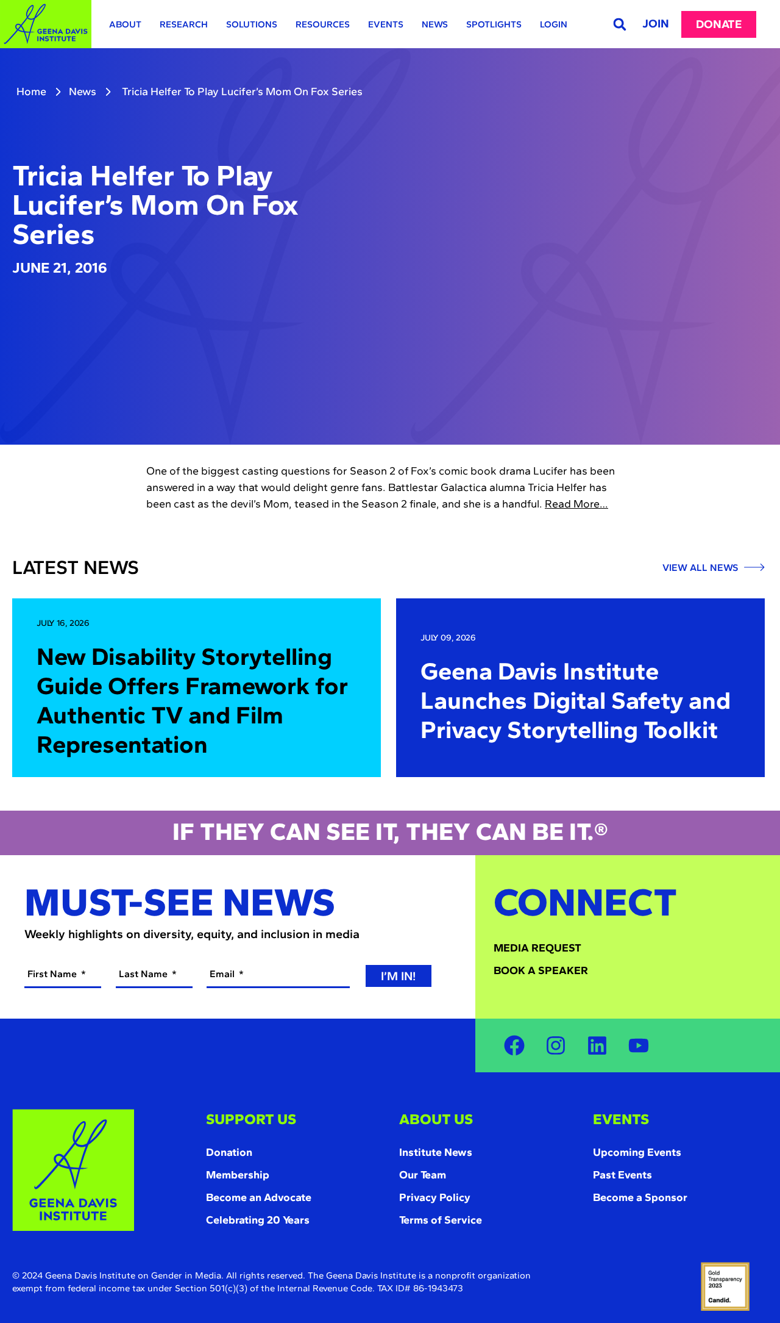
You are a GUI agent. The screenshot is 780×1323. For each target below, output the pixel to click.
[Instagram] (555, 1045)
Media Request (537, 948)
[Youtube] (638, 1045)
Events (385, 24)
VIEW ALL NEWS (701, 568)
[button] (619, 24)
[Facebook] (514, 1045)
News (435, 24)
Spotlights (494, 24)
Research (184, 24)
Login (553, 24)
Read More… (576, 504)
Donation (229, 1152)
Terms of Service (440, 1220)
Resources (323, 24)
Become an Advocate (258, 1197)
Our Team (422, 1174)
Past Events (622, 1174)
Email (223, 974)
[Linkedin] (597, 1045)
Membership (237, 1174)
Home (31, 91)
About (125, 24)
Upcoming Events (637, 1152)
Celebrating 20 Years (258, 1220)
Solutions (251, 24)
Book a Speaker (541, 970)
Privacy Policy (434, 1197)
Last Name (144, 974)
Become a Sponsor (640, 1197)
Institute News (435, 1152)
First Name (53, 974)
